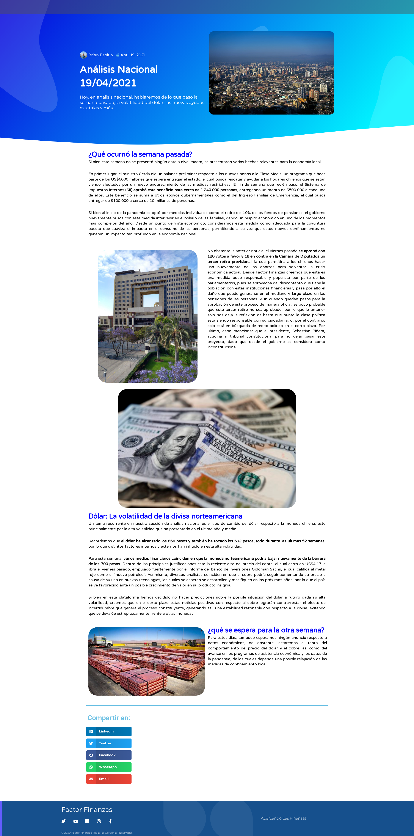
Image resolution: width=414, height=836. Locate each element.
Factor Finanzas (86, 810)
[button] (109, 731)
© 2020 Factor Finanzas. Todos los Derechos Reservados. (97, 832)
